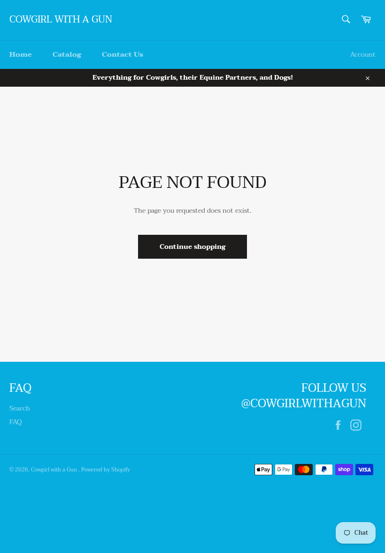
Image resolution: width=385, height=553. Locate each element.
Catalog (67, 54)
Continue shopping (192, 246)
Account (363, 54)
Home (20, 54)
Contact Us (122, 54)
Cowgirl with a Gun (60, 20)
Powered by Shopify (105, 469)
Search (19, 408)
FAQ (15, 422)
